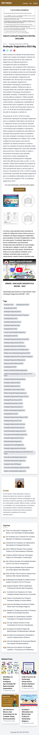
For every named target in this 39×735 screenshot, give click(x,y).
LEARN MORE (19, 189)
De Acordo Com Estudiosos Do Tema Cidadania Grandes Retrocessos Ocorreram (21, 593)
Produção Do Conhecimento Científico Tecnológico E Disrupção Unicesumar (19, 618)
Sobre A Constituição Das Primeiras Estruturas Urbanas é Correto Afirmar (19, 599)
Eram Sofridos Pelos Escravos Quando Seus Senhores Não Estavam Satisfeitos (21, 575)
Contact (25, 3)
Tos (30, 3)
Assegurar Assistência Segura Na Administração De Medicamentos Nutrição (21, 630)
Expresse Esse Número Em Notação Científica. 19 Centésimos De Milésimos (20, 648)
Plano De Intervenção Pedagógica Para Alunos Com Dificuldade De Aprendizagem (20, 532)
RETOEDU (7, 3)
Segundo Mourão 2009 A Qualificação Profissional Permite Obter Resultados (20, 587)
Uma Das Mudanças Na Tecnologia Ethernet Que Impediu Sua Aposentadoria (21, 642)
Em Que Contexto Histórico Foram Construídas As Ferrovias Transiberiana (20, 624)
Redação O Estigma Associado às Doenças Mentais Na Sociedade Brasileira (21, 612)
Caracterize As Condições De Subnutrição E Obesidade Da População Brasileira (20, 544)
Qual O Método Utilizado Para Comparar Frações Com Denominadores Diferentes (19, 550)
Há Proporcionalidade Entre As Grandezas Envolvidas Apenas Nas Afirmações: (20, 569)
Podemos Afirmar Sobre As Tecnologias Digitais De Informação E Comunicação (19, 556)
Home (5, 44)
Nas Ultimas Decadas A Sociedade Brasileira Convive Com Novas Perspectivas (21, 562)
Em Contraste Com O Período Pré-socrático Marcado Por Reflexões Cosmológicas (20, 538)
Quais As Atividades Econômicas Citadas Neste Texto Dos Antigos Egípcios (20, 605)
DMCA (35, 3)
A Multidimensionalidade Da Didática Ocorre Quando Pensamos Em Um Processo (20, 581)
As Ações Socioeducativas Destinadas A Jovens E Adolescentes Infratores (20, 636)
